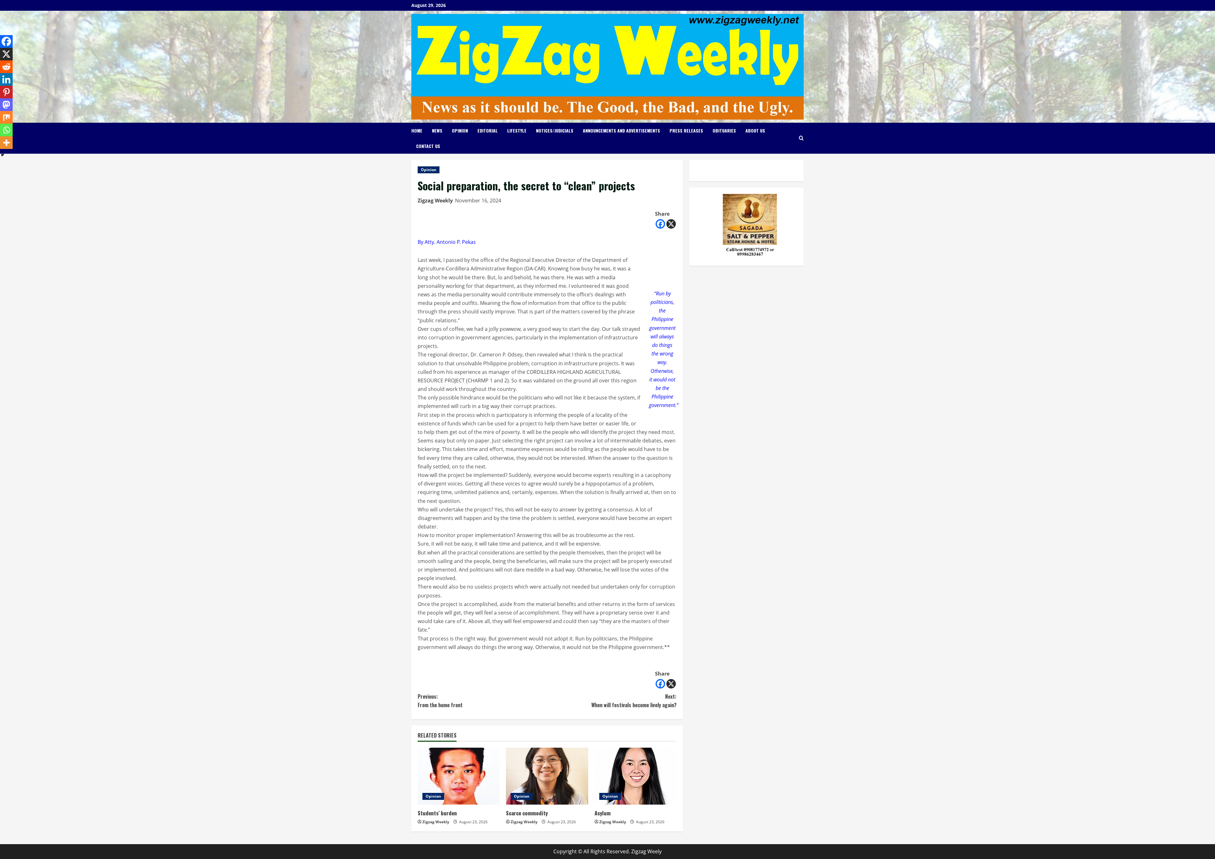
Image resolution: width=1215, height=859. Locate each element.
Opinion (460, 130)
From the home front (440, 701)
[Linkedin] (6, 79)
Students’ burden (437, 813)
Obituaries (724, 130)
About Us (755, 130)
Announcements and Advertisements (621, 130)
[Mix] (6, 117)
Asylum (603, 813)
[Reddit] (6, 66)
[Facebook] (660, 224)
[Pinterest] (6, 92)
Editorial (487, 130)
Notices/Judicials (554, 130)
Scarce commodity (527, 813)
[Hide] (2, 155)
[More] (6, 142)
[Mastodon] (6, 104)
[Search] (801, 138)
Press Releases (686, 130)
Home (416, 130)
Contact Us (428, 146)
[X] (671, 224)
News (437, 130)
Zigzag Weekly (435, 200)
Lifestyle (516, 130)
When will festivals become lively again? (633, 701)
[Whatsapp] (6, 130)
